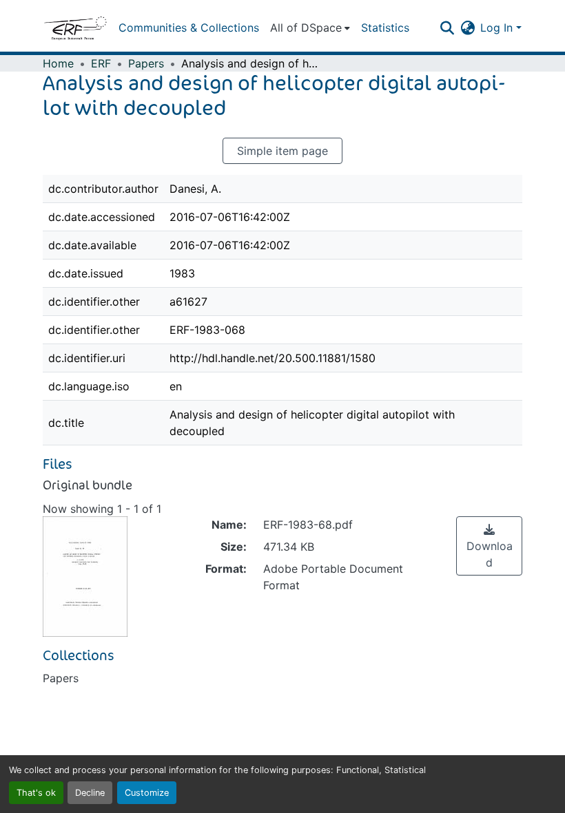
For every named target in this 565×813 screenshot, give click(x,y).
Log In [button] (498, 27)
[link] (489, 546)
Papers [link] (146, 63)
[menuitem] (310, 27)
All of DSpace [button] (306, 27)
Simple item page (282, 151)
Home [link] (58, 63)
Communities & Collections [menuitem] (189, 27)
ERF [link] (101, 63)
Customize (147, 793)
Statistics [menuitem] (385, 27)
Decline (90, 793)
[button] (75, 27)
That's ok (36, 793)
